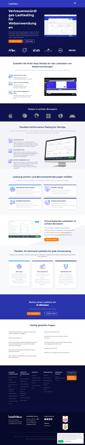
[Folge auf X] (47, 419)
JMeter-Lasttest (23, 400)
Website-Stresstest (24, 383)
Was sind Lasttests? (24, 378)
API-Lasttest (23, 389)
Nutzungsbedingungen (41, 438)
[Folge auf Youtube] (51, 419)
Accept (60, 441)
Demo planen (29, 41)
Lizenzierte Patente (51, 438)
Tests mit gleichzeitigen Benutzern (23, 393)
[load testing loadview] (60, 36)
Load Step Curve (18, 139)
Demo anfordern (12, 382)
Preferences (68, 441)
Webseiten (34, 375)
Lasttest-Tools (23, 381)
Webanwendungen (36, 377)
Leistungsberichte (47, 380)
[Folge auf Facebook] (45, 419)
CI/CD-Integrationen (47, 391)
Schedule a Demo (51, 313)
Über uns (10, 403)
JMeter (33, 387)
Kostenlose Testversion (71, 377)
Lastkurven (45, 375)
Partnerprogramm (12, 393)
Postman (34, 382)
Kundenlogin (71, 372)
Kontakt (10, 379)
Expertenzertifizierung (13, 401)
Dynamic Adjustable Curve (21, 160)
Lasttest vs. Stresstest (25, 397)
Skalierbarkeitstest (24, 386)
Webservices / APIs (36, 380)
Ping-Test (57, 380)
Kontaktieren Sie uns (31, 424)
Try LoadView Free (34, 313)
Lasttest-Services (12, 398)
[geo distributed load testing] (24, 237)
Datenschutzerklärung (30, 438)
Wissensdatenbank (12, 377)
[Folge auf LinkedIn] (49, 419)
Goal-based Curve (18, 150)
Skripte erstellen (47, 377)
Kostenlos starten (15, 41)
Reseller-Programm (12, 396)
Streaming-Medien (36, 385)
